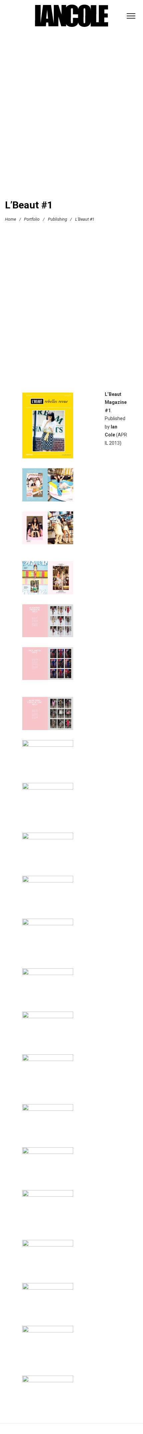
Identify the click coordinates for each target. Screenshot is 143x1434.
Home (10, 219)
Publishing (57, 219)
